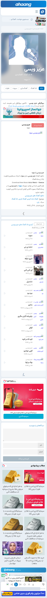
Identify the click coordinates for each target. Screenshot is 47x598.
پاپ (38, 202)
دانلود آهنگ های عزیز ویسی (34, 195)
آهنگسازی (23, 88)
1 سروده (26, 79)
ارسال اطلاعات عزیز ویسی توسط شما (22, 106)
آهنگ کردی (22, 199)
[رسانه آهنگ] (23, 4)
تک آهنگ (34, 88)
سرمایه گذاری (23, 416)
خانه (41, 28)
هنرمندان (36, 28)
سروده (15, 88)
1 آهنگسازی (19, 74)
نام (41, 445)
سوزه (28, 127)
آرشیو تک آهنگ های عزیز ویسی (22, 224)
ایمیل (41, 451)
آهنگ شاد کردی (32, 199)
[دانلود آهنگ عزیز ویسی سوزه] (23, 150)
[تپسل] (36, 24)
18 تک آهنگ (28, 74)
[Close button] (41, 574)
